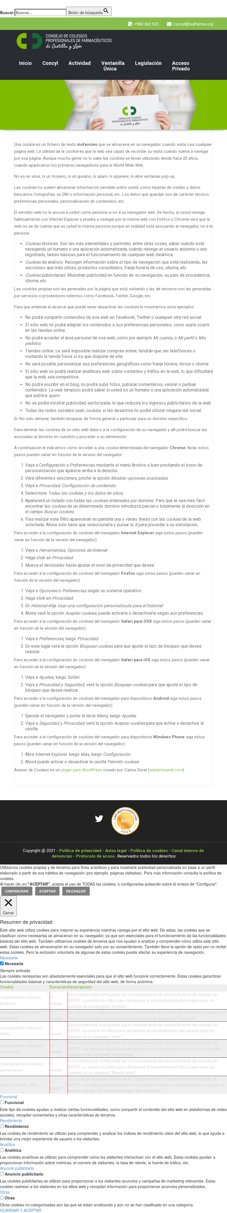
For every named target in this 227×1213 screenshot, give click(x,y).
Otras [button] (5, 1192)
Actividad (80, 63)
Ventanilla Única (113, 66)
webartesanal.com (166, 769)
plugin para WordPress (81, 769)
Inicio (25, 63)
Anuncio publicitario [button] (17, 1168)
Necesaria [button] (9, 957)
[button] (3, 4)
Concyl (50, 63)
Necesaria (14, 963)
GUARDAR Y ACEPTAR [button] (20, 1210)
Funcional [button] (8, 1096)
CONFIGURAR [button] (17, 891)
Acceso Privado (181, 66)
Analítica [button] (7, 1144)
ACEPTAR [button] (47, 891)
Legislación (148, 63)
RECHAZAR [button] (76, 891)
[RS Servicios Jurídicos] (125, 820)
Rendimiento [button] (11, 1120)
